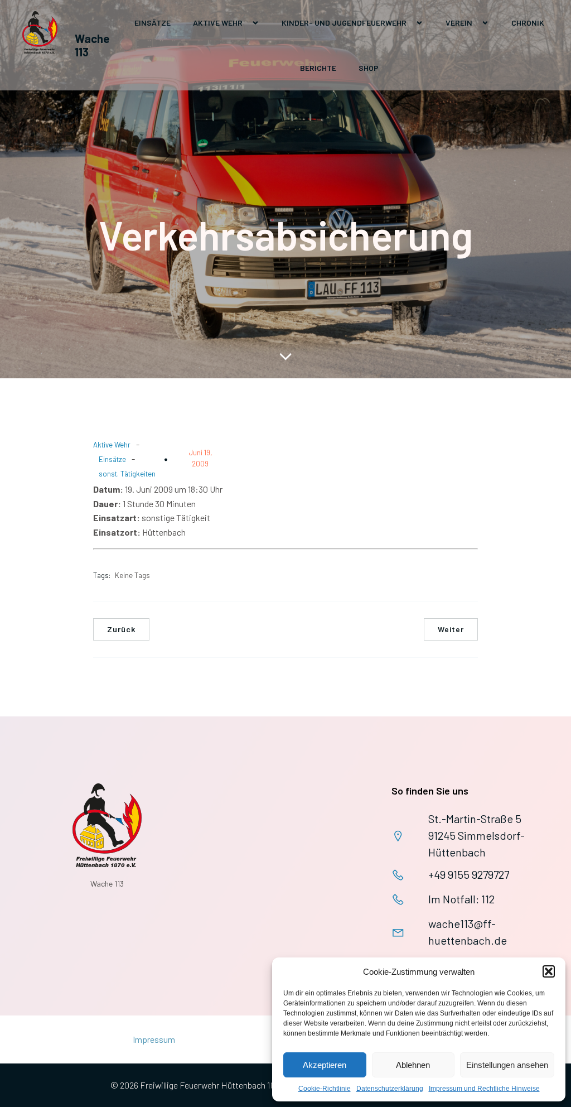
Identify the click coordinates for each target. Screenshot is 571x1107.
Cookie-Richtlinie (324, 1088)
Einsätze (152, 22)
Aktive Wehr (111, 444)
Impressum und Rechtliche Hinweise (484, 1088)
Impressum (154, 1039)
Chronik (527, 22)
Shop (369, 68)
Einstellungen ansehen (507, 1065)
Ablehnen (413, 1065)
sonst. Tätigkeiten (127, 473)
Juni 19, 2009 (200, 458)
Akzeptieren (324, 1065)
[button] (548, 971)
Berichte (318, 68)
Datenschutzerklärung (389, 1088)
